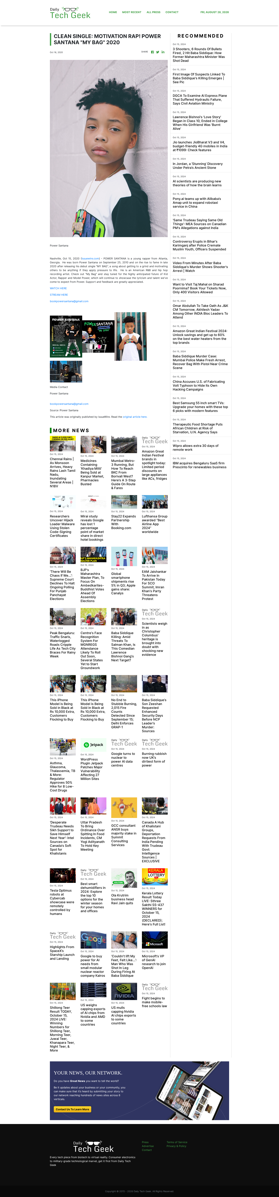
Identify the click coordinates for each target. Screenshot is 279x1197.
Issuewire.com (90, 258)
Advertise (148, 1146)
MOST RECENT (131, 12)
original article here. (135, 416)
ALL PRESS (153, 12)
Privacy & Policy (176, 1146)
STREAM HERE (59, 294)
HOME (113, 12)
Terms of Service (177, 1142)
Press (145, 1142)
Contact (147, 1150)
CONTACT (172, 12)
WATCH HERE (58, 288)
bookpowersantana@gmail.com (69, 301)
